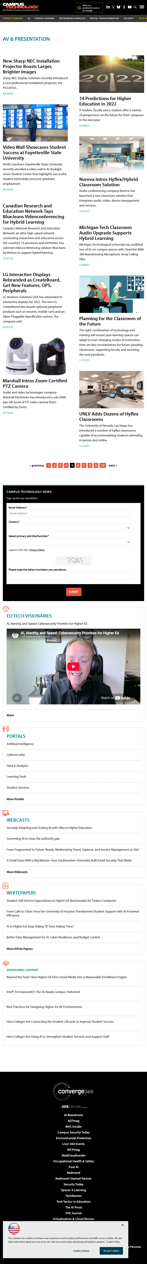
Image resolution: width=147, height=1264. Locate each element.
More (10, 715)
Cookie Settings (81, 1250)
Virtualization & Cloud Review (73, 1219)
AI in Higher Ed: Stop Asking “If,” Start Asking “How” (40, 926)
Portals (16, 736)
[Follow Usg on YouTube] (129, 7)
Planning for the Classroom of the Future (110, 321)
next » (113, 465)
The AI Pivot (73, 1207)
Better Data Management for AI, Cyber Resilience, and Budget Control (53, 937)
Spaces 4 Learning (73, 1190)
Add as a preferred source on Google (91, 8)
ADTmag (73, 1121)
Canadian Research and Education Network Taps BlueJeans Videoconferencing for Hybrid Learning (33, 213)
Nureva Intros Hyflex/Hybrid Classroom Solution (108, 182)
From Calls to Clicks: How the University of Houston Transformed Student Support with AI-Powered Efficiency (73, 913)
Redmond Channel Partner (73, 1178)
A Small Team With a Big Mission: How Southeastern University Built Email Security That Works (69, 860)
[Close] (123, 1225)
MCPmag (73, 1150)
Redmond (73, 1173)
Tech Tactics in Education (73, 1201)
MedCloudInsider (74, 1155)
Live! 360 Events (73, 1144)
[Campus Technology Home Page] (21, 6)
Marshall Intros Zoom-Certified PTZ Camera (35, 383)
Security (129, 18)
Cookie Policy (113, 1241)
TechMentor (73, 1196)
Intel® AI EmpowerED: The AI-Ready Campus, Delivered (43, 992)
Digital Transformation (104, 18)
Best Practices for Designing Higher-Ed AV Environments (44, 1007)
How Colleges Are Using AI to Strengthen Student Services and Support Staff (58, 1037)
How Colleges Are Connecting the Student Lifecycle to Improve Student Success (60, 1022)
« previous (37, 465)
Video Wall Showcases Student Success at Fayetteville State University (34, 152)
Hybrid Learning (45, 18)
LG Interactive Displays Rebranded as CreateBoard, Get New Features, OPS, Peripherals (31, 282)
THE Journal (73, 1213)
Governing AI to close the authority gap (33, 838)
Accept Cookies (111, 1250)
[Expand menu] (142, 7)
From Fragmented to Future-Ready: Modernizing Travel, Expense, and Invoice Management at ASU (73, 849)
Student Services (18, 787)
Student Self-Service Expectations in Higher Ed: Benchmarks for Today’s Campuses (61, 900)
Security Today (74, 1184)
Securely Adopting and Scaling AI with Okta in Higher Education (49, 828)
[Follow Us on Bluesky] (118, 7)
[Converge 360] (73, 1092)
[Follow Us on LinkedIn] (108, 6)
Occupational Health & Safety (73, 1161)
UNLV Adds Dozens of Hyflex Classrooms (108, 416)
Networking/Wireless (72, 18)
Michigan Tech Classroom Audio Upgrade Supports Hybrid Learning (105, 232)
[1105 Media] (73, 1106)
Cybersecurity (16, 755)
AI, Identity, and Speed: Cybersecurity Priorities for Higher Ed (47, 623)
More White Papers (20, 949)
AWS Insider (73, 1126)
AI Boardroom (73, 1115)
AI (29, 18)
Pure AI (74, 1167)
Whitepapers (21, 892)
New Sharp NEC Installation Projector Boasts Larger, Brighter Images (31, 66)
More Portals (15, 799)
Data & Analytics (18, 766)
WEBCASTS (18, 820)
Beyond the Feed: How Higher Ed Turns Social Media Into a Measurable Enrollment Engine (67, 977)
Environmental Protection (73, 1138)
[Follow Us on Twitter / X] (113, 7)
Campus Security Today (74, 1132)
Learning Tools (16, 776)
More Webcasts (17, 872)
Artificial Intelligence (20, 744)
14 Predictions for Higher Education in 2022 (105, 101)
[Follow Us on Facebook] (124, 7)
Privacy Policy (37, 549)
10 (103, 465)
